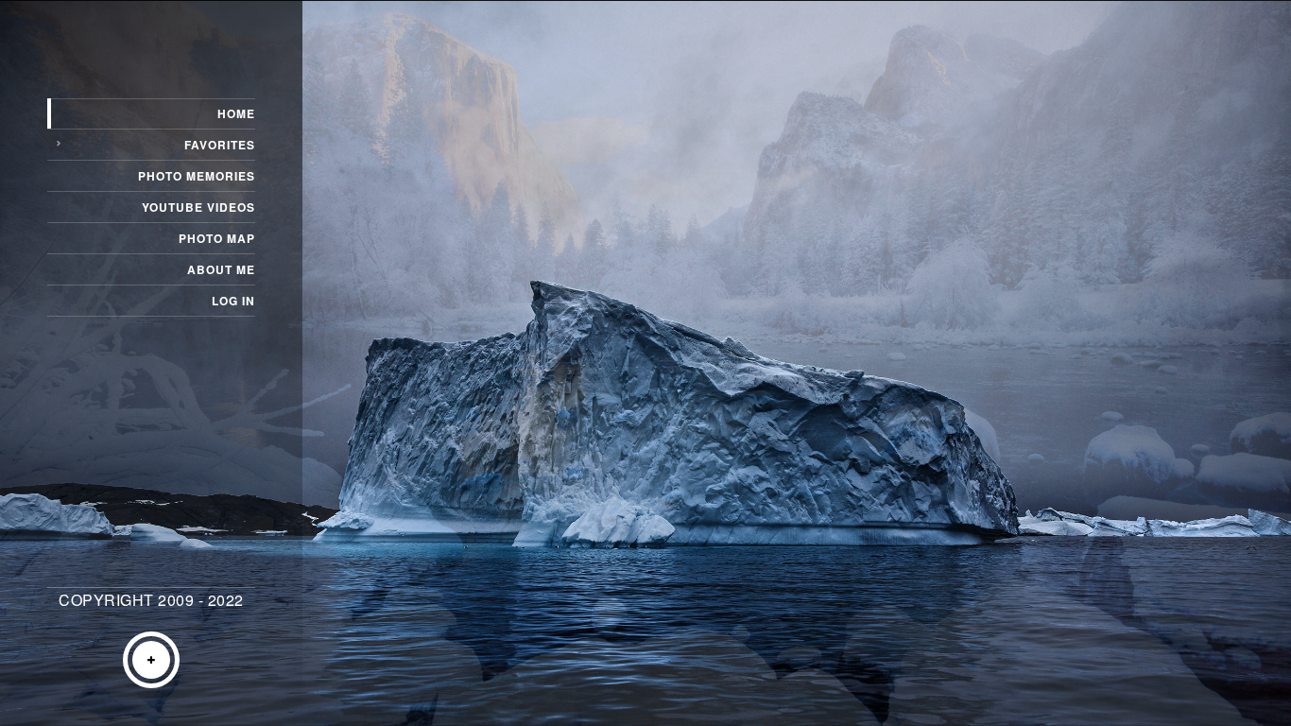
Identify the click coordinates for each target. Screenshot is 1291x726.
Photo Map (217, 238)
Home (236, 113)
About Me (221, 269)
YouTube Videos (198, 207)
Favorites (219, 144)
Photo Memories (196, 175)
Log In (233, 300)
